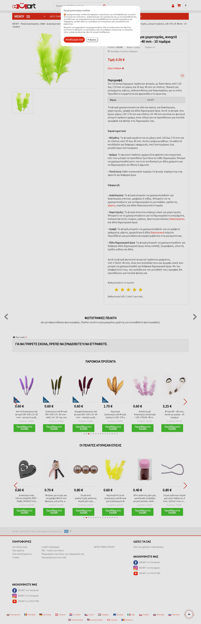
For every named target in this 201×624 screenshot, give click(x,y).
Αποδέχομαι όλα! (74, 39)
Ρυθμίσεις (92, 40)
